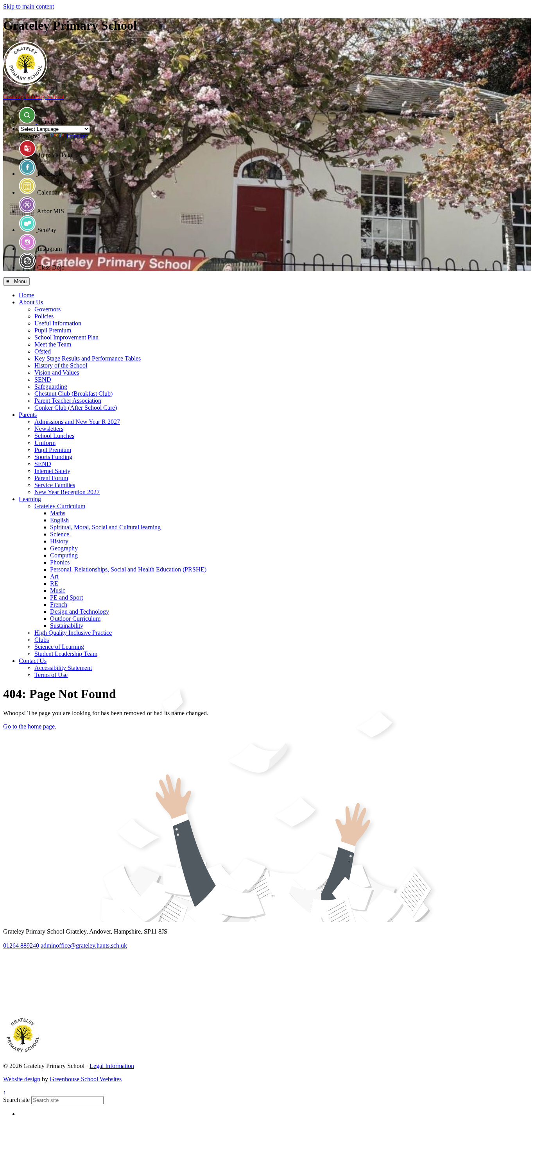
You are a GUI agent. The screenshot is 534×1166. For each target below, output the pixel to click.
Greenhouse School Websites (86, 1079)
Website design (21, 1079)
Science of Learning (59, 646)
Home (26, 295)
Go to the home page (29, 726)
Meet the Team (52, 344)
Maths (57, 513)
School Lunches (54, 435)
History (59, 541)
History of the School (60, 365)
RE (54, 583)
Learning (30, 499)
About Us (31, 302)
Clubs (41, 639)
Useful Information (57, 323)
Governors (47, 309)
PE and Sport (66, 597)
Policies (44, 316)
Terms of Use (51, 674)
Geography (64, 548)
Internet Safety (52, 471)
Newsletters (48, 428)
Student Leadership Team (65, 653)
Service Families (54, 485)
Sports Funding (53, 457)
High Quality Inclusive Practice (73, 632)
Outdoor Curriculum (75, 618)
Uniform (45, 442)
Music (57, 590)
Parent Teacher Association (67, 400)
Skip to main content (28, 6)
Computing (64, 555)
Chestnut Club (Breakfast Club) (73, 393)
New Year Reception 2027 (67, 492)
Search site (16, 1099)
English (59, 520)
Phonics (60, 562)
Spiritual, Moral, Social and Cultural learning (105, 527)
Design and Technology (79, 611)
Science (59, 534)
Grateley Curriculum (59, 506)
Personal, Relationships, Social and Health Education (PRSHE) (128, 569)
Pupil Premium (52, 330)
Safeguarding (50, 386)
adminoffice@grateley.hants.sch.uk (84, 945)
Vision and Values (56, 372)
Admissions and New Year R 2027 (77, 421)
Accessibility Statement (63, 667)
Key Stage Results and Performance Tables (87, 358)
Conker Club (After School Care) (75, 407)
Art (54, 576)
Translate (77, 136)
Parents (28, 414)
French (58, 604)
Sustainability (66, 625)
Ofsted (42, 351)
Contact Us (33, 660)
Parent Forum (51, 478)
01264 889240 (21, 945)
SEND (42, 379)
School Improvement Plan (66, 337)
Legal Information (112, 1065)
